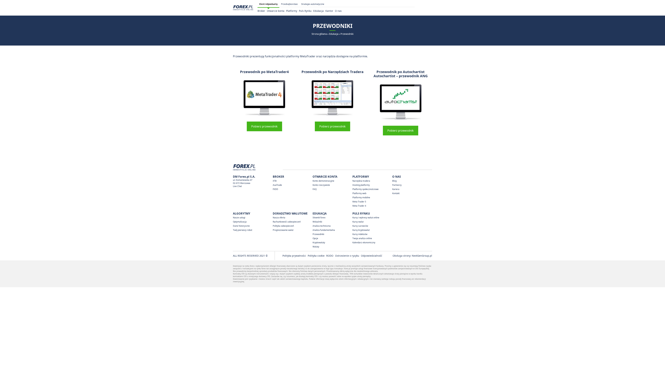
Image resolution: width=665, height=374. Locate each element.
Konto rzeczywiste (321, 185)
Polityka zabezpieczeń (283, 225)
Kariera (395, 189)
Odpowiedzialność (371, 255)
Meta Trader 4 (359, 205)
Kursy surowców (360, 225)
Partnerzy (397, 185)
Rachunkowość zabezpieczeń (287, 221)
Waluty (316, 246)
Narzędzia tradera (361, 180)
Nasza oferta (279, 217)
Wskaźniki (317, 221)
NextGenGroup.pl (422, 255)
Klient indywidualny (268, 4)
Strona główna (319, 33)
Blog (394, 180)
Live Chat (237, 186)
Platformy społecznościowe (365, 189)
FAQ (315, 189)
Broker (261, 10)
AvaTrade (277, 185)
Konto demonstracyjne (323, 180)
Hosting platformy (361, 185)
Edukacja (318, 10)
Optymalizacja (240, 221)
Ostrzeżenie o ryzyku (347, 255)
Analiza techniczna (322, 225)
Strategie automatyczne (312, 4)
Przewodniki (318, 234)
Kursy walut (357, 221)
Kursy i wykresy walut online (365, 217)
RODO (329, 255)
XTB (275, 180)
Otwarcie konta (275, 10)
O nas (338, 10)
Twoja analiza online (362, 238)
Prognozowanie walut (283, 230)
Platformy (291, 10)
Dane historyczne (241, 225)
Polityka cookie (316, 255)
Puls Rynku (305, 10)
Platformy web (359, 193)
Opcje (315, 238)
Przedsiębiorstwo (289, 4)
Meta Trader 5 (359, 201)
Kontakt (396, 193)
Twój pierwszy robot (242, 230)
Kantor (329, 10)
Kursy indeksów (359, 234)
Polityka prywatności (294, 255)
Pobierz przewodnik (264, 126)
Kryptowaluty (319, 242)
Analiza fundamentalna (324, 230)
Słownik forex (319, 217)
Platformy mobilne (361, 197)
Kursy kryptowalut (361, 230)
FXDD (275, 189)
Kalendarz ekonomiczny (363, 242)
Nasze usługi (239, 217)
